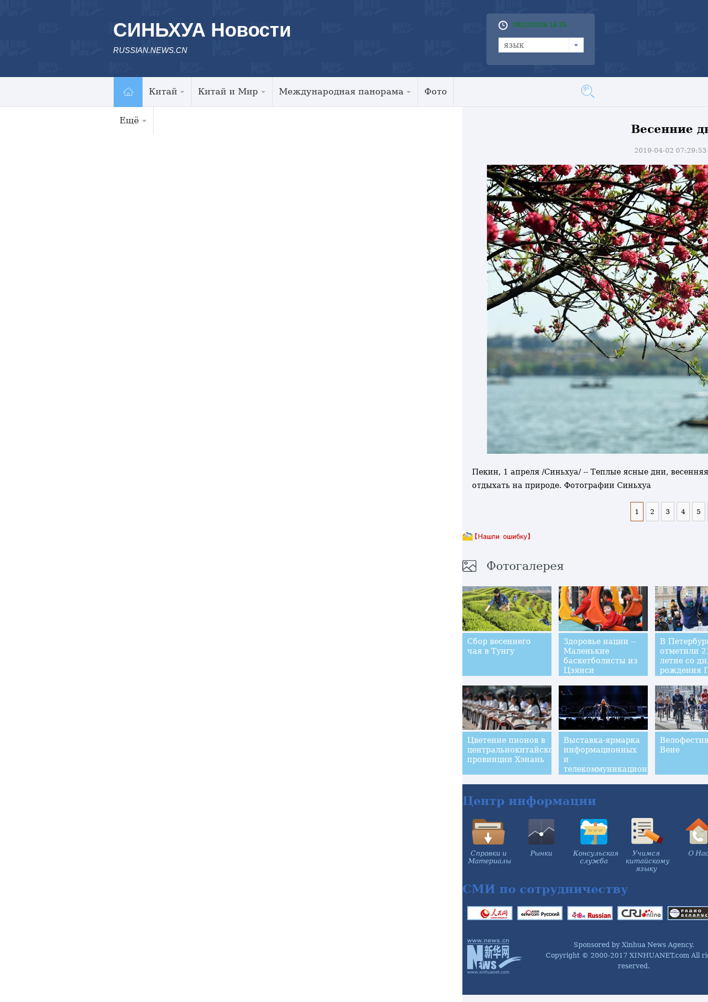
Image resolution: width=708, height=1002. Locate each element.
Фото (435, 91)
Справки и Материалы (489, 857)
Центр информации (529, 801)
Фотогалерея (525, 566)
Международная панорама (341, 91)
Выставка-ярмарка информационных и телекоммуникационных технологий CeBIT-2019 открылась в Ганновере (613, 769)
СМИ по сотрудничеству (545, 889)
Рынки (541, 853)
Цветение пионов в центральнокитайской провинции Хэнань (513, 750)
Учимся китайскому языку (647, 860)
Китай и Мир (228, 91)
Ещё (129, 120)
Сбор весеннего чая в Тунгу (499, 646)
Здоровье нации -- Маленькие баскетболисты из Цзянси (601, 656)
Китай (163, 91)
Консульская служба (595, 857)
